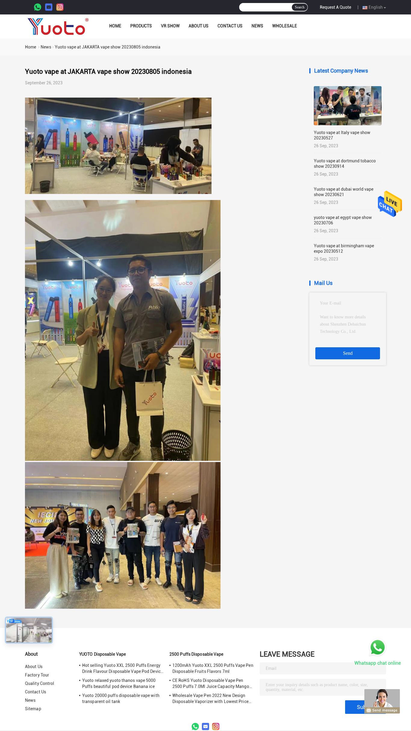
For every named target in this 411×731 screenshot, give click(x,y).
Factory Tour (37, 675)
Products (141, 25)
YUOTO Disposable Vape (102, 654)
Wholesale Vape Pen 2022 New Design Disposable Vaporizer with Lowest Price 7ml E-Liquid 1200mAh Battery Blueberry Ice (211, 698)
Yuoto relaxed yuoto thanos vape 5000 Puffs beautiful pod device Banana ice (119, 683)
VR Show (170, 25)
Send (348, 353)
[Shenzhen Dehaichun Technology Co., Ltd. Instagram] (59, 7)
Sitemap (33, 708)
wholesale (284, 25)
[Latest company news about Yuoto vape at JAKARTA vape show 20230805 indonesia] (118, 192)
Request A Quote (335, 7)
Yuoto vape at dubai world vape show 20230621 (343, 192)
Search (299, 7)
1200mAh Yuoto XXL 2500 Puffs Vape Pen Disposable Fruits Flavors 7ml (212, 668)
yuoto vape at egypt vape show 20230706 (343, 220)
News (257, 25)
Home (115, 25)
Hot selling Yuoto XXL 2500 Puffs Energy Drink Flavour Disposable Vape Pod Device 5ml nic (122, 668)
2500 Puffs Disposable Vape (196, 654)
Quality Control (39, 683)
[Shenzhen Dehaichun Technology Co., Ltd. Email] (48, 7)
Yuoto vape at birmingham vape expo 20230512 (344, 248)
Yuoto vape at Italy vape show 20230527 (342, 135)
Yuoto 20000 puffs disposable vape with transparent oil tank (120, 698)
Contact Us (230, 25)
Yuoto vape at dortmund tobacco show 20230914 (345, 163)
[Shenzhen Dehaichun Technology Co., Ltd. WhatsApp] (37, 7)
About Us (199, 25)
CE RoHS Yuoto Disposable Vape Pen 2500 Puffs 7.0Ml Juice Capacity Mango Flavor (210, 683)
